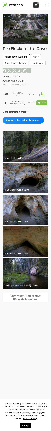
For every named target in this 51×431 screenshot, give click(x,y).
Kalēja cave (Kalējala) (16, 56)
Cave (36, 56)
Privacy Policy (30, 418)
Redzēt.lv (16, 5)
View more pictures (25, 297)
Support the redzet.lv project (23, 120)
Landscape (38, 63)
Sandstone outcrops (15, 63)
